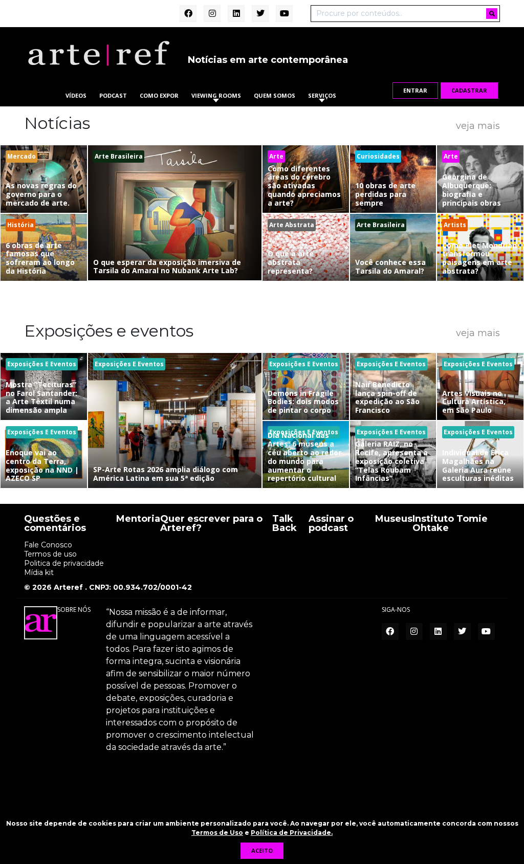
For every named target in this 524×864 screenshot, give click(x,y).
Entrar (415, 90)
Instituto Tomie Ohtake (450, 524)
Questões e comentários (55, 524)
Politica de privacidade (64, 563)
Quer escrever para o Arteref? (211, 524)
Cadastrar (469, 90)
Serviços (322, 95)
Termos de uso (50, 554)
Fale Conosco (48, 544)
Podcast (113, 95)
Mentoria (138, 519)
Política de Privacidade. (292, 832)
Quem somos (274, 95)
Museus (393, 519)
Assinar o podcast (331, 524)
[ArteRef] (98, 52)
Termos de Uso (217, 832)
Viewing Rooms (216, 95)
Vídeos (76, 95)
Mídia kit (39, 572)
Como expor (159, 95)
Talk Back (284, 524)
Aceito (262, 850)
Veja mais (478, 125)
